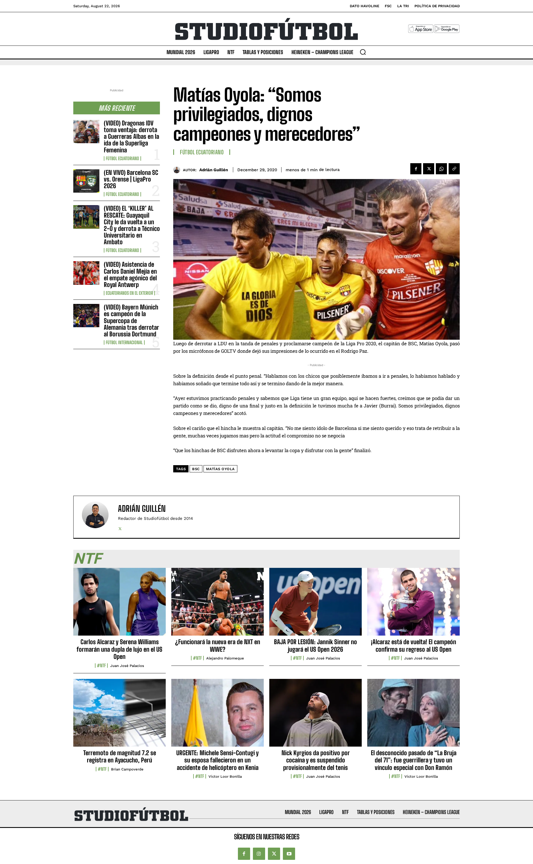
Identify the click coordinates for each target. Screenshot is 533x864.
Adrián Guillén (213, 169)
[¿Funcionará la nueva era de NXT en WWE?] (217, 605)
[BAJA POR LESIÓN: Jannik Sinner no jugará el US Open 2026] (315, 605)
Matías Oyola (220, 469)
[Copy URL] (454, 168)
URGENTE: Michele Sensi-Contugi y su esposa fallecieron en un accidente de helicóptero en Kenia (217, 760)
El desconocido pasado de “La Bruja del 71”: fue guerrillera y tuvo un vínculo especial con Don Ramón (413, 760)
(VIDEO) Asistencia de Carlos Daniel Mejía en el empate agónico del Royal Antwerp (130, 274)
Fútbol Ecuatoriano (122, 158)
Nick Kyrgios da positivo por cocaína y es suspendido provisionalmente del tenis (315, 760)
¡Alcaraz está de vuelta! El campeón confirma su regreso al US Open (413, 645)
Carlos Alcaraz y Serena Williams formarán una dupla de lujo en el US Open (119, 649)
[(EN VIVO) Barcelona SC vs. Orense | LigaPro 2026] (86, 181)
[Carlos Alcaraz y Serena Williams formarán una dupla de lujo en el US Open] (119, 605)
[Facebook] (415, 168)
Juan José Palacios (127, 666)
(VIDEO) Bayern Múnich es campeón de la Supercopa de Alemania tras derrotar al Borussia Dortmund (131, 320)
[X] (428, 168)
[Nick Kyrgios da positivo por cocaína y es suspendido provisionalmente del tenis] (315, 716)
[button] (362, 52)
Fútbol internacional (124, 342)
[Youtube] (289, 854)
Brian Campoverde (127, 769)
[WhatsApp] (441, 168)
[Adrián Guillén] (178, 169)
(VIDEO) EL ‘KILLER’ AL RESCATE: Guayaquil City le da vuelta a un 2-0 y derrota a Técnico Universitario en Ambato (132, 225)
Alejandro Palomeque (225, 658)
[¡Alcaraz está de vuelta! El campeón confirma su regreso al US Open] (413, 605)
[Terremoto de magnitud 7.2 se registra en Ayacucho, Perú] (119, 716)
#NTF (101, 665)
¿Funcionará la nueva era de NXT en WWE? (217, 645)
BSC (196, 469)
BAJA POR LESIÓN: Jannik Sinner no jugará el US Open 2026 (315, 645)
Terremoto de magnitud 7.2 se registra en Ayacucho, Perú (119, 756)
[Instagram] (259, 854)
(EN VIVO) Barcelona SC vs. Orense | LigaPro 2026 (131, 179)
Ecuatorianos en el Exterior (129, 293)
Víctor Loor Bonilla (225, 776)
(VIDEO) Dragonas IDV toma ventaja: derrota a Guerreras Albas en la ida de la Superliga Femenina (131, 136)
